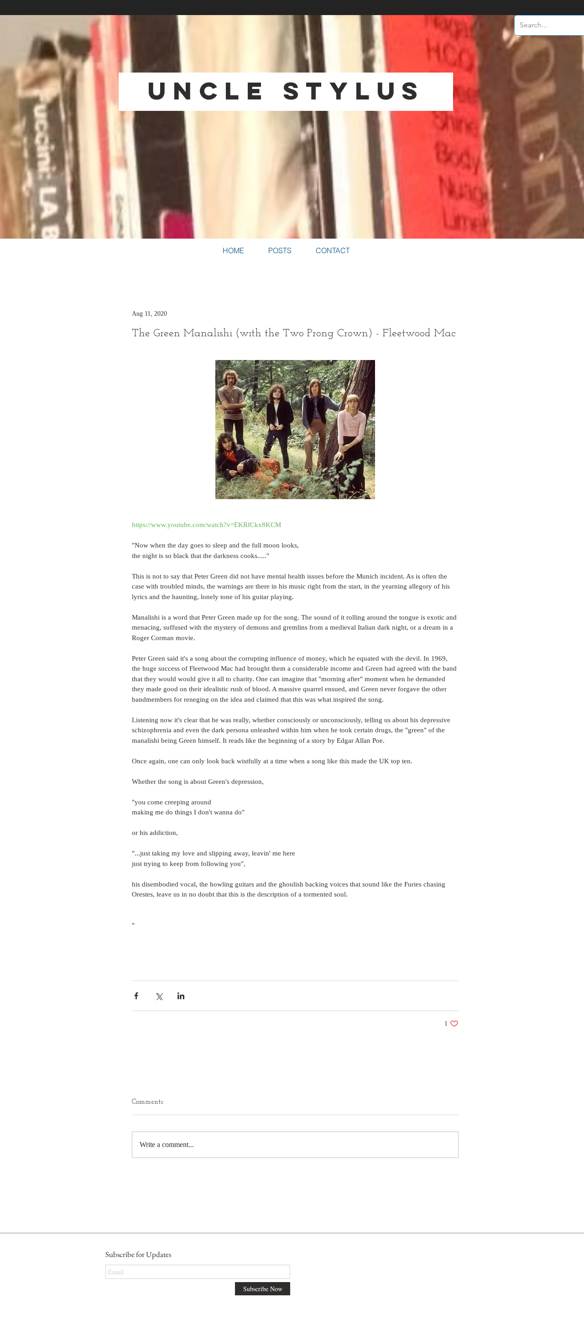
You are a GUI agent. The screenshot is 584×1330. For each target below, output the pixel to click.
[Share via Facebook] (136, 995)
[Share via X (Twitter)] (158, 995)
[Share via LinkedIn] (181, 995)
